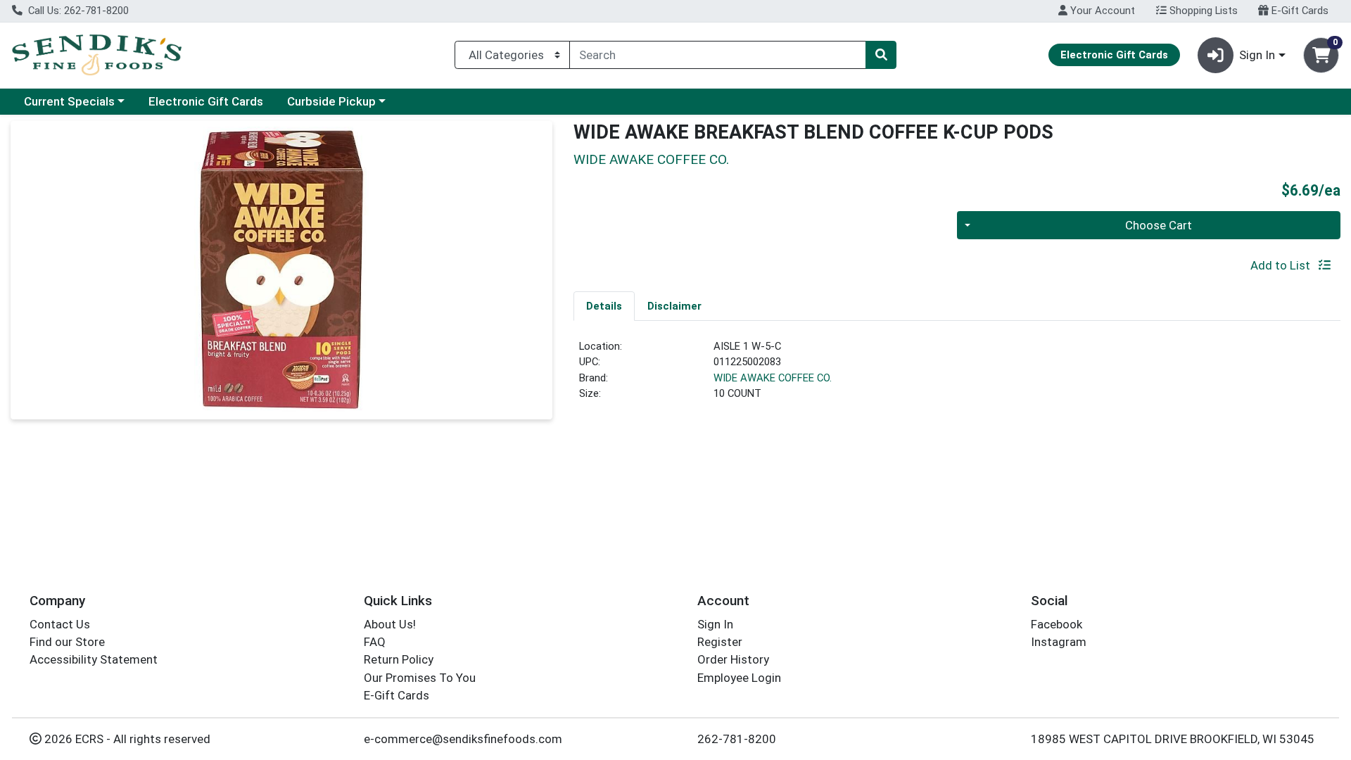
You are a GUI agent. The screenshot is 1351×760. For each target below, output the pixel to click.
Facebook (1056, 624)
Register (719, 642)
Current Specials (69, 101)
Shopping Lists (1202, 10)
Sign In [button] (1257, 55)
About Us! (390, 624)
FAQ (375, 642)
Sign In (715, 624)
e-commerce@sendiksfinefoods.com (463, 739)
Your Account (1101, 10)
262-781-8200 (736, 739)
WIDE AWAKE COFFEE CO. (772, 378)
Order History (733, 659)
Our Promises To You (420, 678)
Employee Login (739, 678)
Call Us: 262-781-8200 (77, 10)
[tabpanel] (956, 376)
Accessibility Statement (94, 659)
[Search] (880, 55)
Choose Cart (1158, 225)
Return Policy (398, 659)
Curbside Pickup (331, 101)
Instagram (1058, 642)
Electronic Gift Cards (205, 101)
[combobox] (717, 55)
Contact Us (60, 624)
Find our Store (67, 642)
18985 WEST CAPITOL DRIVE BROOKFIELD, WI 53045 (1172, 739)
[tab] (604, 305)
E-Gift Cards (1298, 10)
